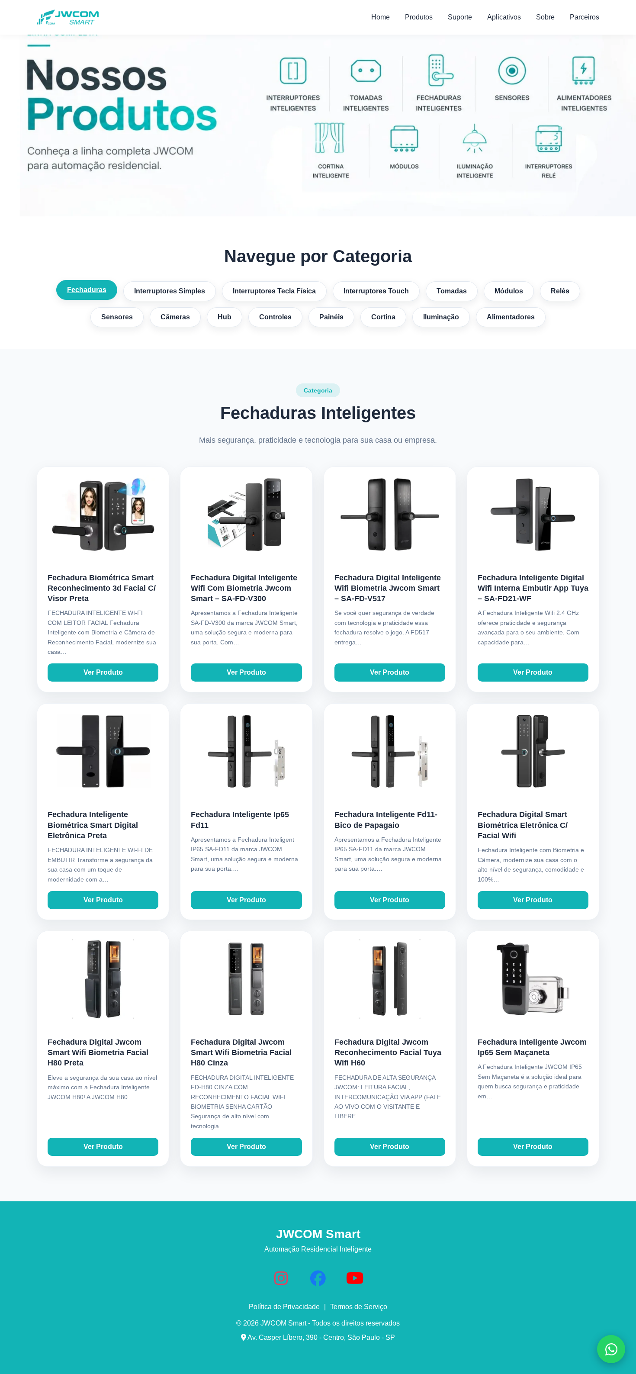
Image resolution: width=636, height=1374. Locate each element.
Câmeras (175, 317)
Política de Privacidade (284, 1306)
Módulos (509, 291)
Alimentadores (511, 317)
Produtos (419, 17)
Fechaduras (86, 289)
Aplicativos (504, 17)
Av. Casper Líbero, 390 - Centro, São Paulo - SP (320, 1337)
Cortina (383, 317)
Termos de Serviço (358, 1306)
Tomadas (452, 291)
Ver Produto (103, 672)
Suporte (460, 17)
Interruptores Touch (376, 291)
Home (380, 17)
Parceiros (584, 17)
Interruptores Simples (169, 291)
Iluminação (441, 317)
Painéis (331, 317)
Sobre (545, 17)
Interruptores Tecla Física (274, 291)
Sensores (117, 317)
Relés (560, 291)
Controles (275, 317)
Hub (224, 317)
